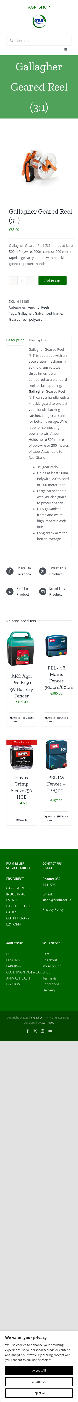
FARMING (13, 966)
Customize (39, 1382)
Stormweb (47, 1022)
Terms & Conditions (50, 981)
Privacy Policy (53, 909)
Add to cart (53, 280)
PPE (9, 954)
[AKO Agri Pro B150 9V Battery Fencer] (21, 649)
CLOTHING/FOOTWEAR (21, 972)
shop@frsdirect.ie (56, 900)
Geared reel (18, 319)
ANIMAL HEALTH (19, 978)
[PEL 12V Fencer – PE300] (56, 755)
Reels (45, 307)
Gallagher (25, 313)
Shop (46, 972)
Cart (45, 954)
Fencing (33, 307)
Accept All (39, 1370)
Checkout (49, 960)
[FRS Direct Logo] (39, 16)
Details (30, 717)
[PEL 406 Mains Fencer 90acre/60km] (56, 645)
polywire (35, 319)
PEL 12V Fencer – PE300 (56, 783)
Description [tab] (14, 340)
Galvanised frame (48, 313)
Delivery (48, 990)
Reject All (39, 1393)
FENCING (13, 960)
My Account (51, 966)
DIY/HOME (14, 984)
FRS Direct (37, 1017)
